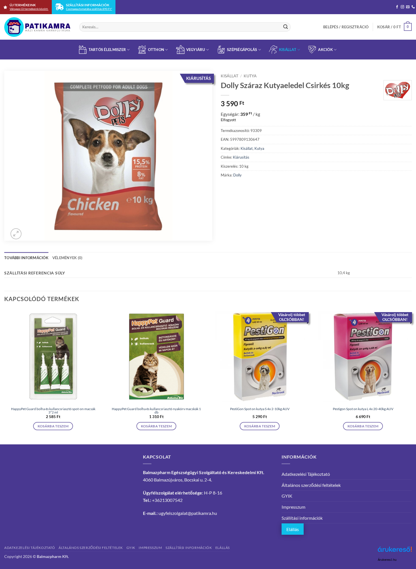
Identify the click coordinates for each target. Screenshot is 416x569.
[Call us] (413, 7)
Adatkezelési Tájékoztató (306, 474)
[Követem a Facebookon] (397, 7)
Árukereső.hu (387, 560)
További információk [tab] (26, 257)
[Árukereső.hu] (395, 551)
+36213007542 (167, 500)
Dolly (237, 175)
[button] (346, 27)
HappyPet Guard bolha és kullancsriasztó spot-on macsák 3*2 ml (53, 410)
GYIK (287, 495)
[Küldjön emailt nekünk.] (407, 7)
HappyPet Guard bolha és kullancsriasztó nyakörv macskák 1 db (156, 410)
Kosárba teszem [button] (53, 426)
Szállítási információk (302, 518)
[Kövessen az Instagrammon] (402, 7)
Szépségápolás (242, 49)
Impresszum (293, 507)
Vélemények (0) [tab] (67, 257)
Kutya (250, 76)
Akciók (325, 49)
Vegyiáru (195, 49)
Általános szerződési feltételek (311, 485)
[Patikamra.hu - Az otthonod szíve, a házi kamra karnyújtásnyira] (37, 27)
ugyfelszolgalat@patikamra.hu (187, 513)
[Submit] (285, 27)
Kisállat (287, 49)
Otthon (156, 49)
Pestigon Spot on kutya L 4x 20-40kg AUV (363, 409)
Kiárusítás (241, 157)
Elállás (292, 529)
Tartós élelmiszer (107, 49)
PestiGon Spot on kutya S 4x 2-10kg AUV (260, 409)
